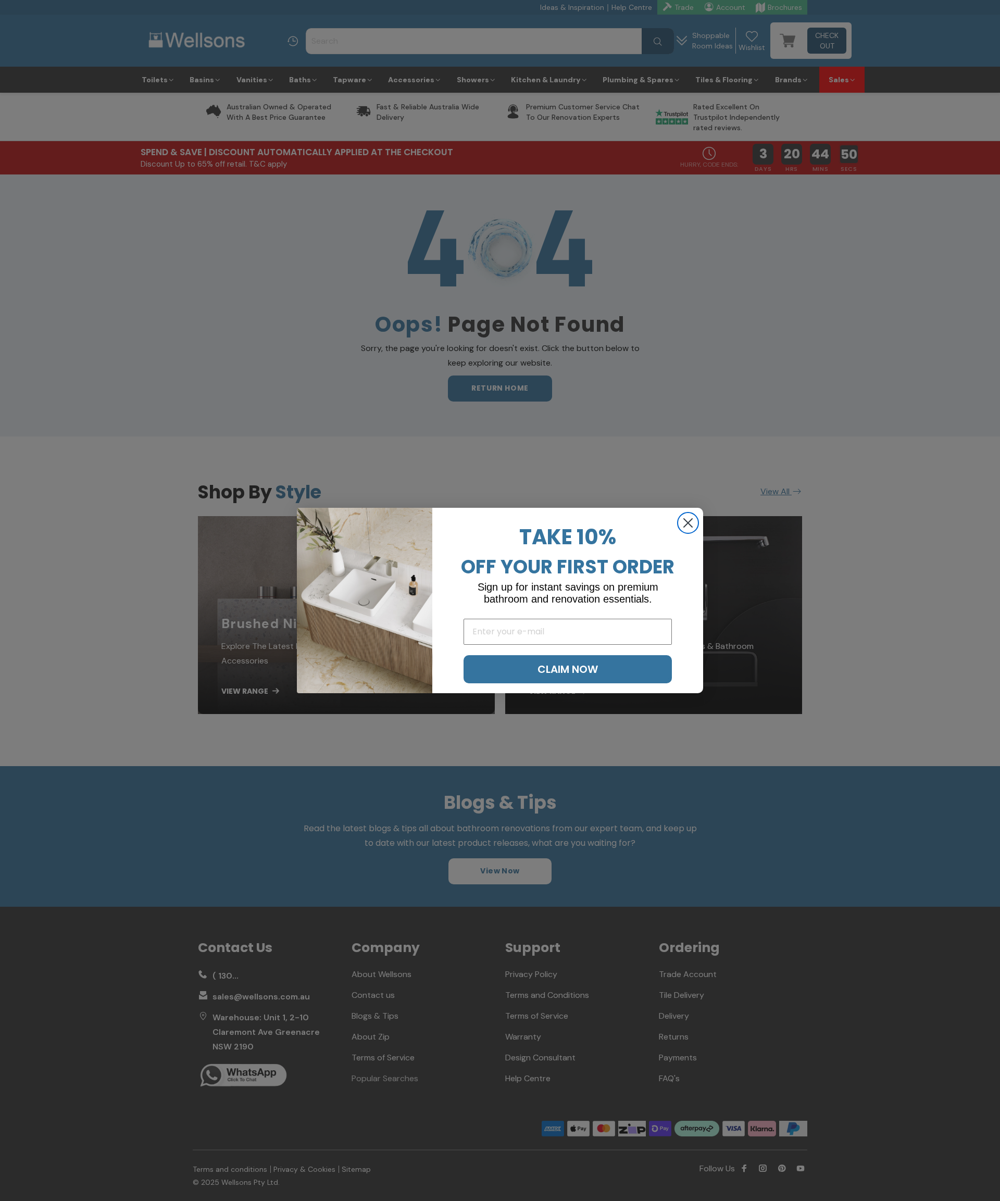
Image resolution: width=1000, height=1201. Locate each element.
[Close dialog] (688, 522)
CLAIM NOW (568, 669)
